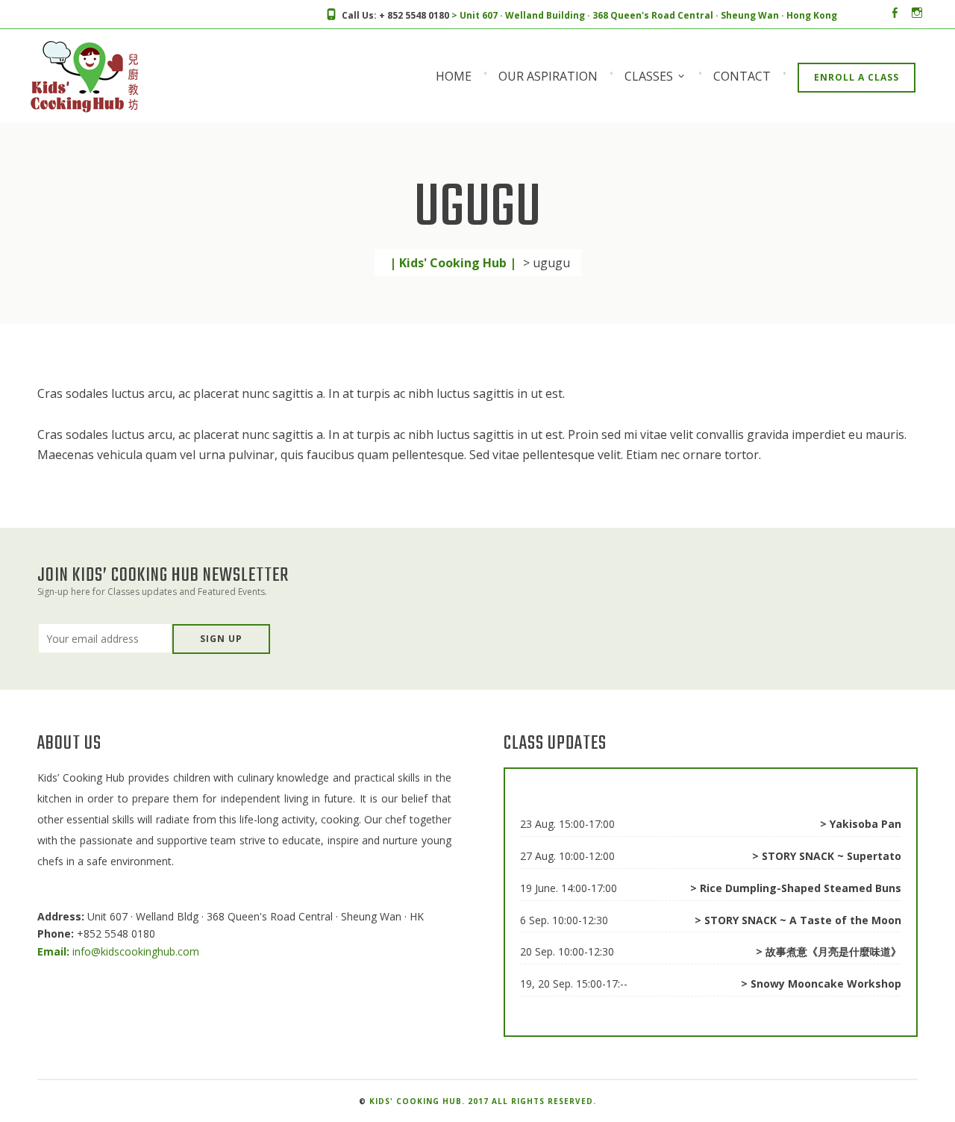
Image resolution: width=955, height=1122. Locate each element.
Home (454, 76)
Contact (742, 76)
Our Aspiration (548, 76)
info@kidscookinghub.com (118, 951)
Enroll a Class (856, 77)
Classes (648, 76)
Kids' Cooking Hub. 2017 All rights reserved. (482, 1101)
